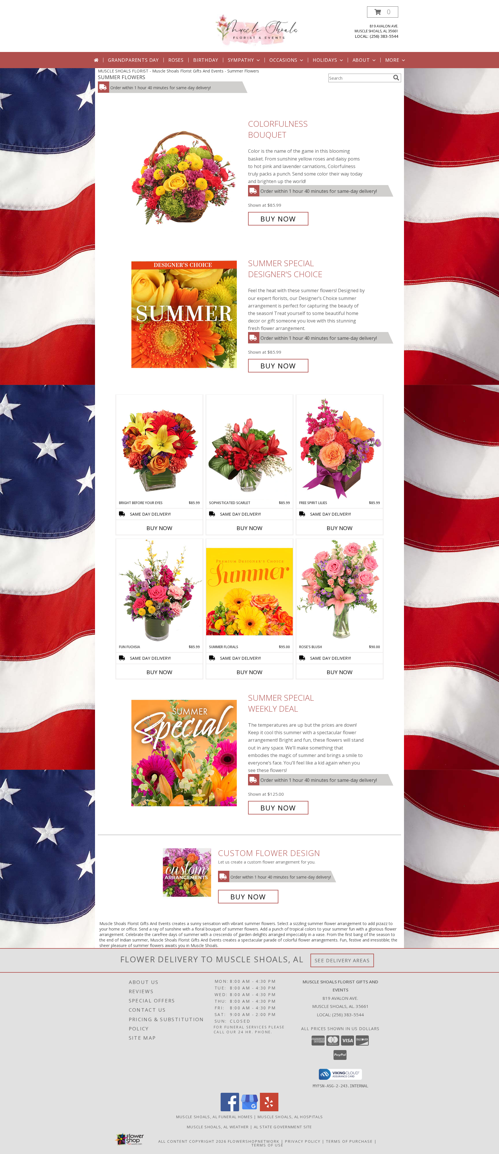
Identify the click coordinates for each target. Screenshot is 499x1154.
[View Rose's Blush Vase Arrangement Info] (339, 591)
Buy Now (278, 218)
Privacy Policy (303, 1141)
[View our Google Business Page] (249, 1109)
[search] (396, 77)
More (392, 60)
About (361, 60)
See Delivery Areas (342, 960)
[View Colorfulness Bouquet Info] (188, 171)
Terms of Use (268, 1145)
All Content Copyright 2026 (192, 1141)
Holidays (325, 60)
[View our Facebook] (230, 1109)
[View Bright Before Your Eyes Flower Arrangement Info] (159, 447)
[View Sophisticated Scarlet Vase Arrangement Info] (249, 447)
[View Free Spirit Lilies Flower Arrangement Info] (339, 447)
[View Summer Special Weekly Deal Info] (188, 753)
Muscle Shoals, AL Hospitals (290, 1116)
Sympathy (241, 60)
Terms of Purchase (349, 1141)
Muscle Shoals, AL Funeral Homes (214, 1116)
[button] (382, 12)
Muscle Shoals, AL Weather (218, 1126)
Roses (176, 60)
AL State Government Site (283, 1126)
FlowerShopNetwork (254, 1141)
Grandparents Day (133, 60)
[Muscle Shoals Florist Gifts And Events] (251, 28)
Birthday (205, 60)
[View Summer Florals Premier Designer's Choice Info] (249, 591)
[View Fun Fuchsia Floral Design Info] (159, 591)
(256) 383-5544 (384, 36)
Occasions (283, 60)
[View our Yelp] (269, 1109)
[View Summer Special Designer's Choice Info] (188, 314)
